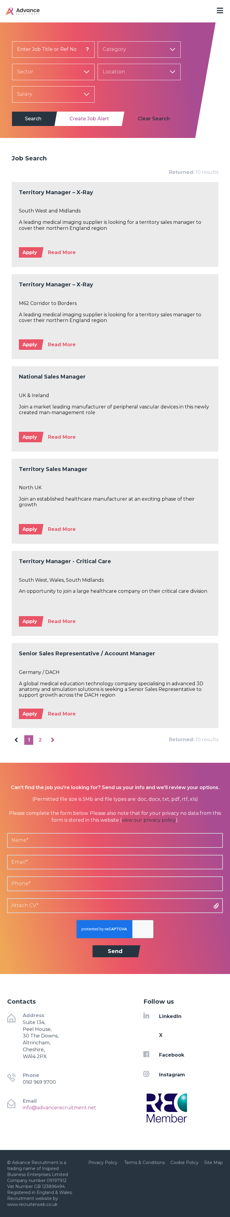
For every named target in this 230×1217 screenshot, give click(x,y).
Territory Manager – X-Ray (56, 192)
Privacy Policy (103, 1162)
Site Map (213, 1162)
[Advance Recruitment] (38, 11)
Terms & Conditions (144, 1162)
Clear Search (154, 118)
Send (115, 951)
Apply (29, 252)
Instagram (172, 1074)
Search (33, 118)
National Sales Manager (52, 376)
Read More (62, 252)
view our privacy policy (149, 820)
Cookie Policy (184, 1162)
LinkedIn (170, 1016)
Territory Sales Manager (53, 469)
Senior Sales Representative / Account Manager (87, 653)
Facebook (171, 1055)
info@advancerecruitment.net (59, 1107)
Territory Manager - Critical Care (65, 561)
